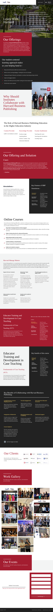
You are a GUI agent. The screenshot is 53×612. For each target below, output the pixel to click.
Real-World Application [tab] (33, 331)
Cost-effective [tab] (34, 334)
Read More (7, 172)
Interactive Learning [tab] (34, 194)
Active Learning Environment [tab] (34, 326)
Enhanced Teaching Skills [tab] (34, 322)
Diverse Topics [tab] (35, 200)
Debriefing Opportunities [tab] (35, 204)
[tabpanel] (44, 200)
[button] (26, 172)
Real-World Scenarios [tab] (34, 197)
